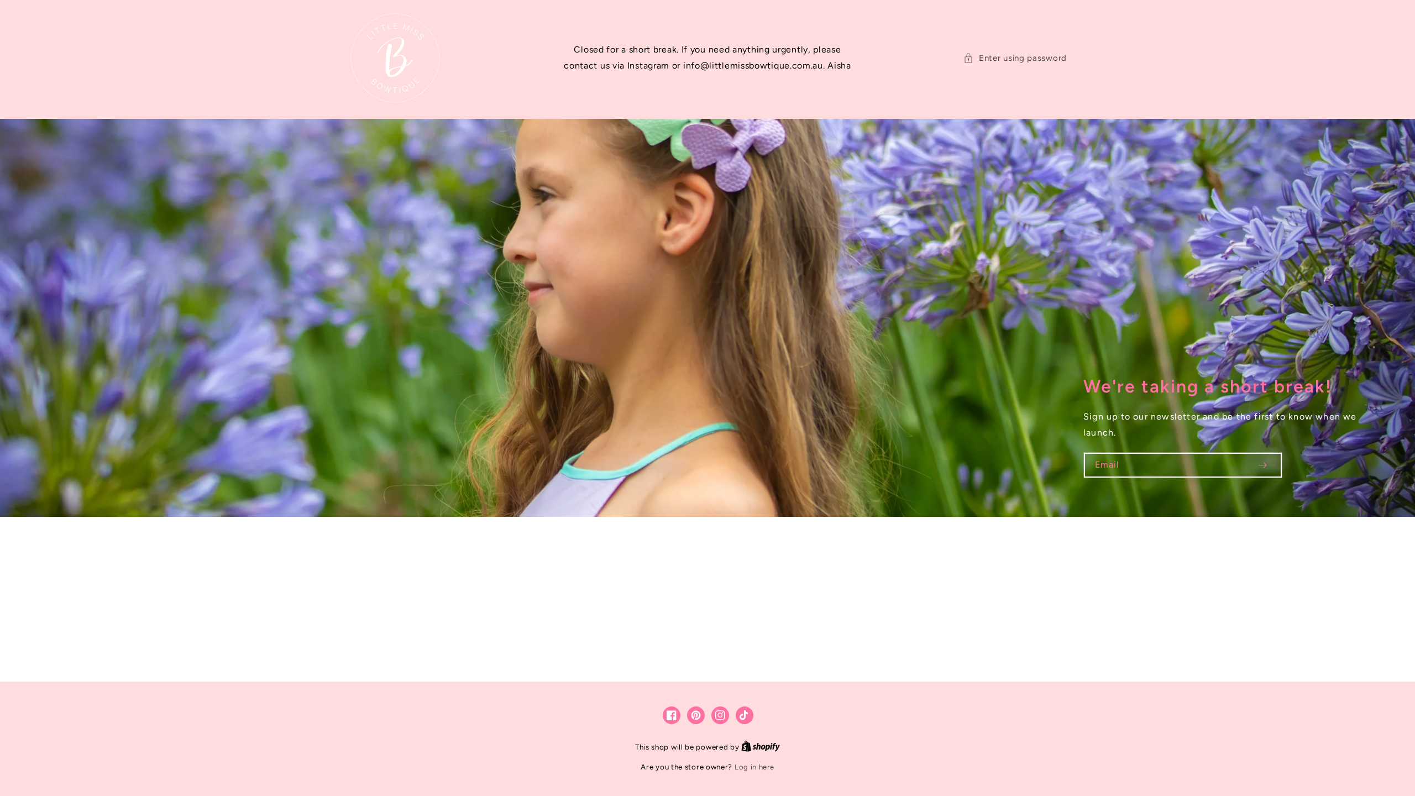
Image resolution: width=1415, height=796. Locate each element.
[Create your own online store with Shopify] (760, 747)
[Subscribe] (1262, 465)
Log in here (754, 767)
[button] (1015, 58)
